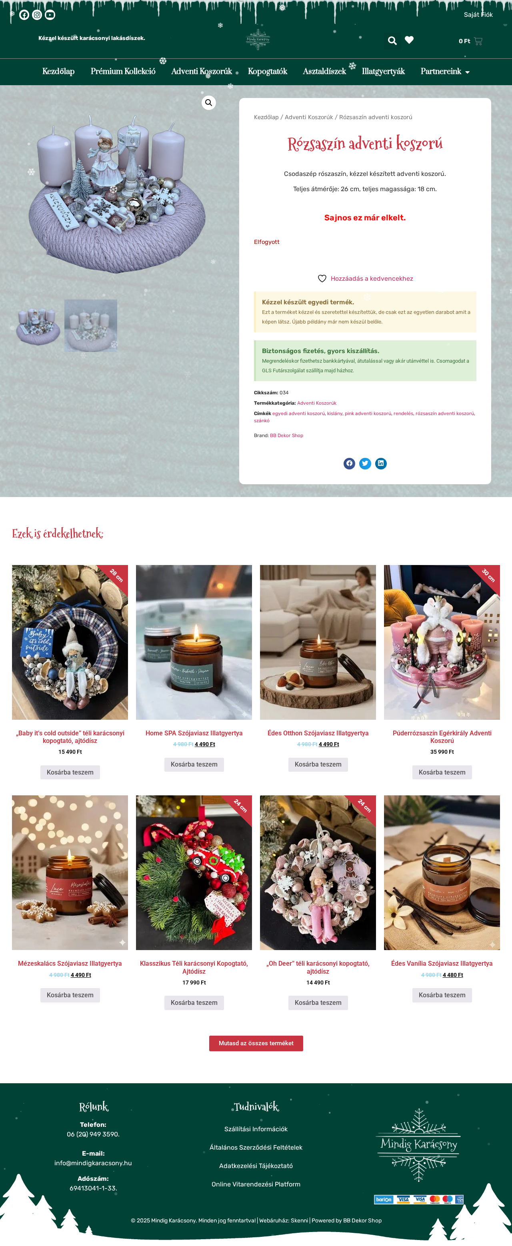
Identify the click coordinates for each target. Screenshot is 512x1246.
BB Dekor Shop (286, 435)
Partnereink (441, 72)
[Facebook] (24, 15)
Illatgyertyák (383, 72)
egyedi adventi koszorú (298, 413)
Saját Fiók (478, 14)
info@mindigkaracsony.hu (93, 1163)
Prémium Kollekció (123, 72)
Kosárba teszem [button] (70, 772)
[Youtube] (50, 15)
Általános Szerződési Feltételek (256, 1147)
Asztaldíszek (324, 72)
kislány (334, 413)
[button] (392, 41)
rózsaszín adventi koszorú (445, 413)
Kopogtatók (267, 72)
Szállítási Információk (256, 1129)
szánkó (262, 420)
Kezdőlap (58, 72)
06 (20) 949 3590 (92, 1134)
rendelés (403, 413)
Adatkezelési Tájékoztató (256, 1166)
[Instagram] (37, 15)
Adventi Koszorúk (202, 72)
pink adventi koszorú (368, 413)
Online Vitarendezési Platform (256, 1184)
